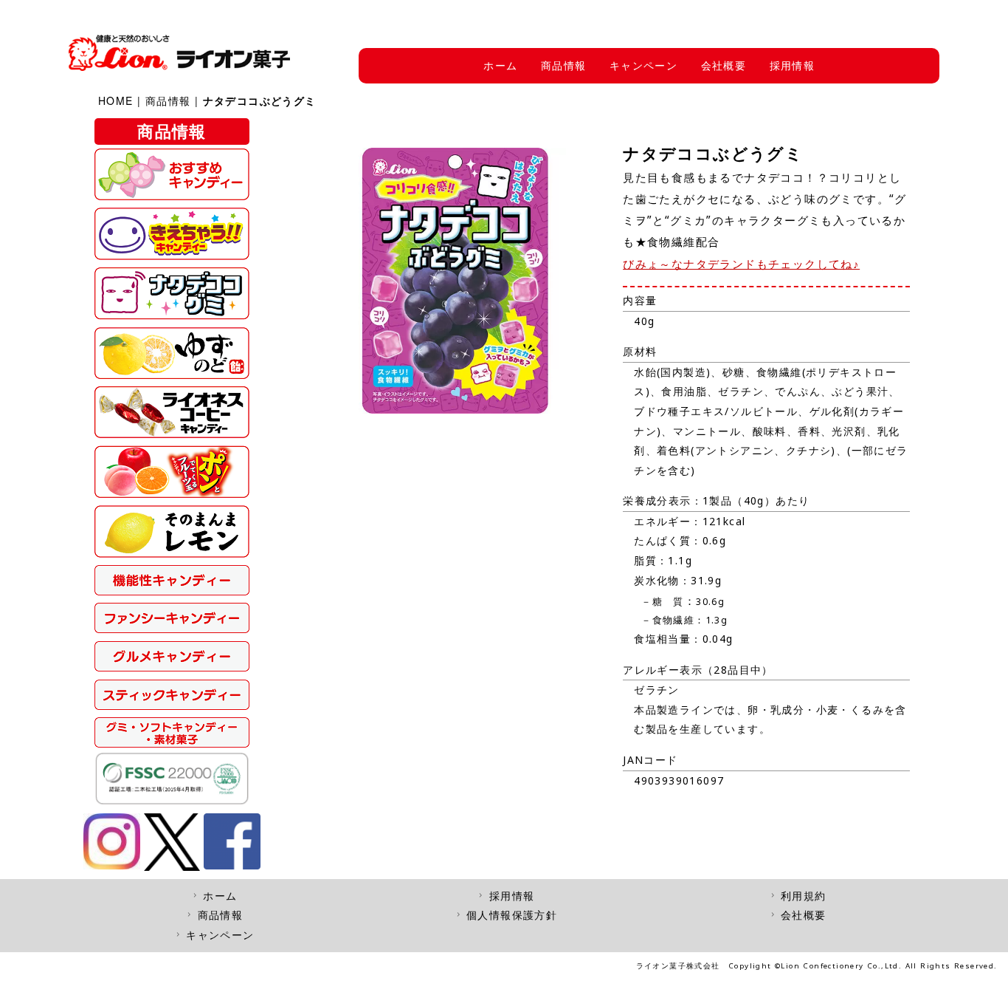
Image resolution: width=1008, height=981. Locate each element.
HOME (116, 100)
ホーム (500, 65)
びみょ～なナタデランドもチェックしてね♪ (741, 264)
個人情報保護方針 (511, 915)
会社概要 (724, 65)
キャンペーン (643, 65)
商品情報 (564, 65)
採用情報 (792, 65)
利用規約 (803, 896)
